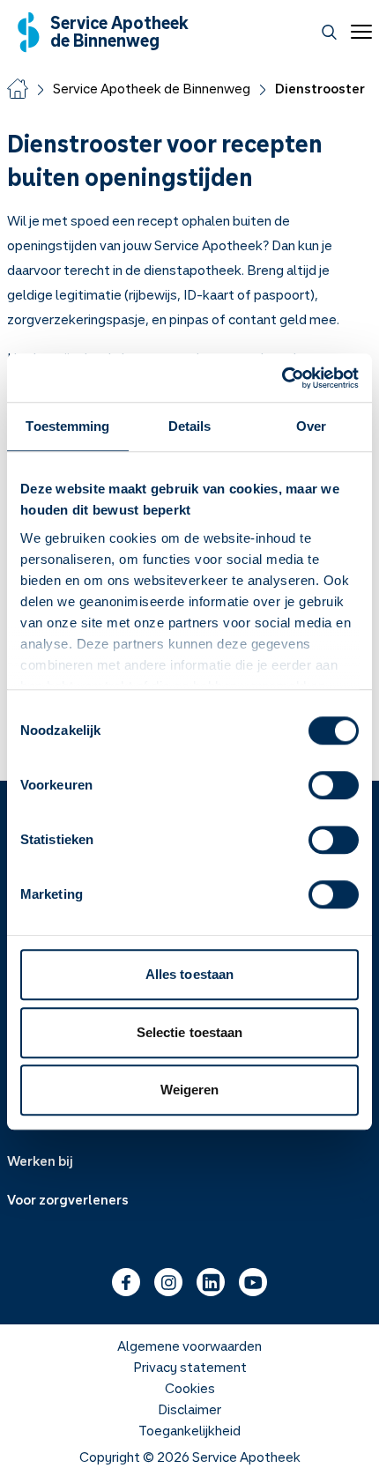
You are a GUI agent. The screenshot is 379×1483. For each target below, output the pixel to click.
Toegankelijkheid (189, 1430)
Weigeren (189, 1089)
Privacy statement (190, 1367)
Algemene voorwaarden (189, 1345)
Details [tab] (190, 426)
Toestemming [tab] (67, 426)
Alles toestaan (189, 974)
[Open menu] (358, 32)
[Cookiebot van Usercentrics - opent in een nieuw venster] (281, 378)
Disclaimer (189, 1409)
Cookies (190, 1388)
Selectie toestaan (190, 1032)
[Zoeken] (329, 32)
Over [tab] (311, 426)
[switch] (333, 785)
